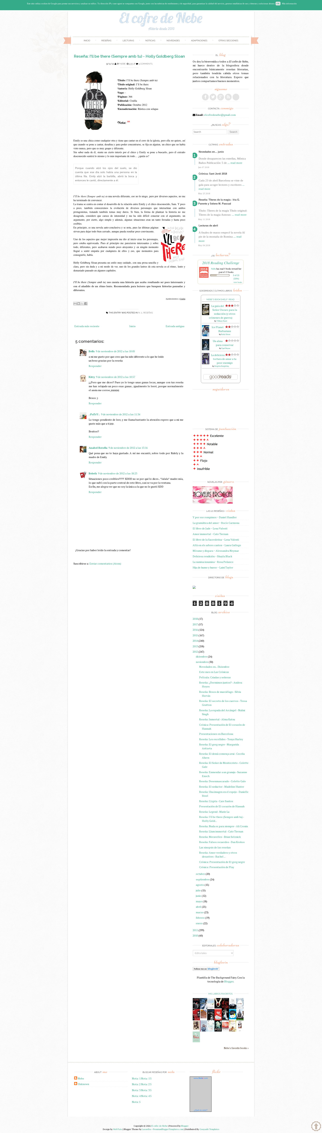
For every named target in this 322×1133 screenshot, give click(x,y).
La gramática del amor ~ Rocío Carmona (216, 523)
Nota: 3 (136, 1090)
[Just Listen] (232, 1030)
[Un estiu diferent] (203, 1018)
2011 (195, 930)
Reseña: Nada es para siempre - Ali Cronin (223, 826)
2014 (195, 640)
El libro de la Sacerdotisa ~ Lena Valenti (216, 539)
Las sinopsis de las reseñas (215, 847)
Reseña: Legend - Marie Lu (214, 811)
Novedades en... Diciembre (214, 666)
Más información (289, 3)
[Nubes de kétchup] (225, 1030)
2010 (195, 935)
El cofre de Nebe (159, 1125)
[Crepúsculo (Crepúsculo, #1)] (218, 1007)
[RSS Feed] (228, 97)
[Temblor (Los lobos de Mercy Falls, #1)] (240, 1007)
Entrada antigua (175, 326)
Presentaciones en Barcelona (216, 734)
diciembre (201, 656)
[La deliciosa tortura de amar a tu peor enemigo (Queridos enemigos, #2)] (205, 363)
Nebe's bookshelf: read (220, 299)
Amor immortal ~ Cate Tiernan (210, 534)
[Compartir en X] (82, 303)
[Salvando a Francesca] (218, 1030)
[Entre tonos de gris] (210, 1008)
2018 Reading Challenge (220, 262)
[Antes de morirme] (240, 1031)
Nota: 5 (136, 1102)
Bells (92, 351)
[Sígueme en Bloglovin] (236, 97)
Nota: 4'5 (146, 1096)
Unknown (83, 1084)
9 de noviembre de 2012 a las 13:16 (128, 447)
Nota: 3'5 (146, 1090)
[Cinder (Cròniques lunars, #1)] (225, 1019)
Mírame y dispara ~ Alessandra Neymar (216, 550)
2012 (195, 651)
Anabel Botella (98, 447)
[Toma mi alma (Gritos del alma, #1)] (225, 1008)
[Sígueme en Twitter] (213, 97)
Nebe (123, 64)
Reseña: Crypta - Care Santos (216, 801)
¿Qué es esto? (200, 1110)
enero (199, 923)
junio (198, 895)
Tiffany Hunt (222, 321)
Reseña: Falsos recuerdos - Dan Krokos (222, 842)
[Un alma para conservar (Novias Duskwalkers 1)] (205, 349)
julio (198, 890)
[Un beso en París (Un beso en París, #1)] (240, 1019)
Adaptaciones (199, 40)
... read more (235, 162)
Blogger (228, 981)
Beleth (93, 473)
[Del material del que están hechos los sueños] (218, 1019)
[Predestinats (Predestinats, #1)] (203, 1008)
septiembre (202, 879)
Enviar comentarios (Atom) (105, 563)
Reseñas (106, 40)
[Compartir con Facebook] (86, 303)
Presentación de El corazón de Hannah (221, 806)
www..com (201, 1078)
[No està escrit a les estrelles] (232, 1018)
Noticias (150, 40)
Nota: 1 (136, 1078)
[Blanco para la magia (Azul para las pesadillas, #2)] (232, 1008)
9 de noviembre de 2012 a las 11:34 (120, 414)
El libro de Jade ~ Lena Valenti (210, 528)
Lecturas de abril (208, 225)
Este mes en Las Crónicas (214, 672)
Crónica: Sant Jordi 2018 (213, 173)
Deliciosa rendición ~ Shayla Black (212, 556)
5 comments (145, 64)
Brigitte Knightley (221, 366)
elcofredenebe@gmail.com (220, 115)
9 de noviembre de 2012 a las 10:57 (115, 377)
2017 (195, 624)
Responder (95, 366)
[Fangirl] (196, 1041)
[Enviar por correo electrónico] (75, 303)
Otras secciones (228, 40)
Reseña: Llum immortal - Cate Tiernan (221, 831)
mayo (199, 901)
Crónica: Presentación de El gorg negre (222, 862)
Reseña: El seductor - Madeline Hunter (221, 786)
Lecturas (128, 40)
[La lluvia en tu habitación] (203, 1031)
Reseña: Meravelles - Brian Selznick (220, 837)
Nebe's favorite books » (236, 1048)
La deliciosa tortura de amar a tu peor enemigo (223, 359)
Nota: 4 (136, 1096)
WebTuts (117, 1129)
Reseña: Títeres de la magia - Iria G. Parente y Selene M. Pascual (219, 201)
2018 (195, 619)
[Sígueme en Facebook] (205, 97)
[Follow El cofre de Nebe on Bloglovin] (206, 969)
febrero (200, 917)
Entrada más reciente (86, 326)
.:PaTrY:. (94, 414)
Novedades (173, 40)
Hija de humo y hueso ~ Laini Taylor (213, 567)
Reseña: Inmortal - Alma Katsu (217, 719)
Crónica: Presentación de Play (216, 867)
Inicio (87, 40)
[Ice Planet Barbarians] (205, 335)
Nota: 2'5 (146, 1084)
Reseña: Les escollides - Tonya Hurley (221, 739)
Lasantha (146, 1129)
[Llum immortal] (196, 1029)
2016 (195, 629)
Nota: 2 (136, 1084)
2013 (195, 646)
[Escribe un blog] (78, 303)
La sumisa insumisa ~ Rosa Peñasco (213, 562)
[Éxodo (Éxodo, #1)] (196, 1008)
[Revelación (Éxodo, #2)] (210, 1019)
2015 (195, 635)
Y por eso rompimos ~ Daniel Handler (215, 517)
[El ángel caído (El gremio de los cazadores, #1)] (196, 1019)
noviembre (202, 662)
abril (198, 906)
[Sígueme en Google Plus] (220, 97)
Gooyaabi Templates (209, 1129)
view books (237, 282)
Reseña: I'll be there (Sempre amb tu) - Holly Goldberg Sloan (129, 56)
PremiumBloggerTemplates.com (168, 1129)
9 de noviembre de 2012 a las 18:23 (117, 473)
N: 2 (140, 313)
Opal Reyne (225, 348)
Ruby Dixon (225, 334)
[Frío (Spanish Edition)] (210, 1030)
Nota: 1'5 (146, 1078)
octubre (200, 874)
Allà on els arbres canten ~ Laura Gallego (217, 545)
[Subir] (316, 1126)
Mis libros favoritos (220, 993)
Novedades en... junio (211, 151)
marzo (199, 912)
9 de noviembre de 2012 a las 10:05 (115, 351)
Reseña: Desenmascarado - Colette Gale (222, 781)
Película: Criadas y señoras (215, 677)
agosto (200, 885)
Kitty (92, 377)
